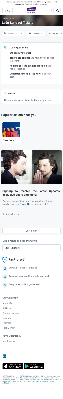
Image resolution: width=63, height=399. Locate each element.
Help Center (8, 327)
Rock (12, 18)
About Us (7, 303)
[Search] (58, 10)
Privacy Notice (26, 203)
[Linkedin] (4, 356)
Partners (6, 323)
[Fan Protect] (13, 260)
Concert (5, 18)
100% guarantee (18, 47)
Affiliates (6, 308)
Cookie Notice (49, 377)
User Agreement (22, 377)
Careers (6, 318)
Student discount (10, 313)
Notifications (8, 341)
